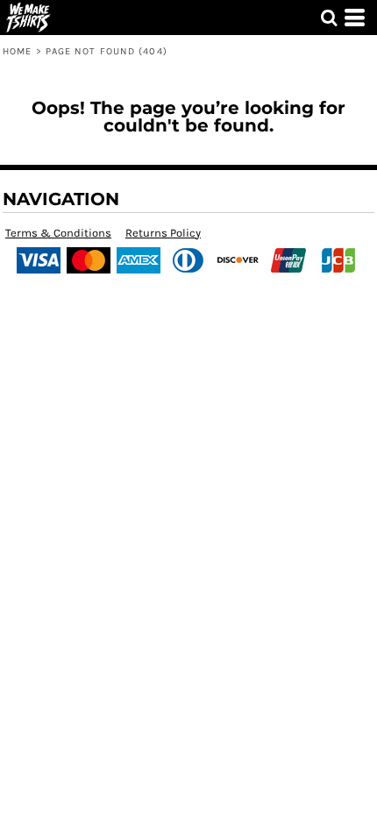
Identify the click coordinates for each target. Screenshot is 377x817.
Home (17, 51)
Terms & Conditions (58, 232)
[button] (329, 17)
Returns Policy (163, 232)
